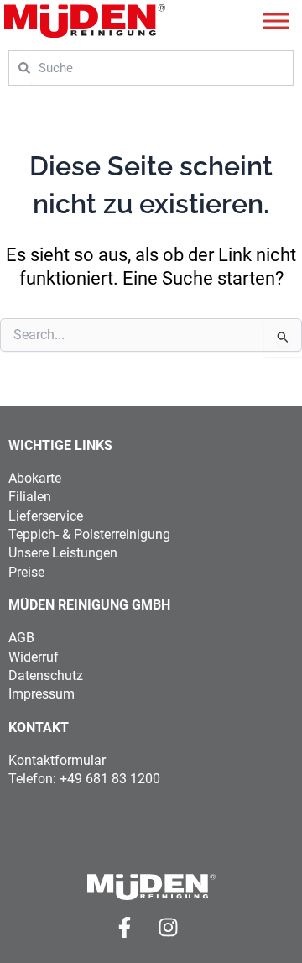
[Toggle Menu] (276, 21)
